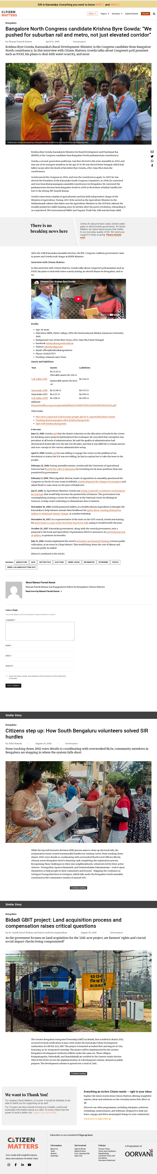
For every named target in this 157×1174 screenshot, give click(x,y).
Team (53, 1151)
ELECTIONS (59, 562)
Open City (78, 1156)
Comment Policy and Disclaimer (106, 1157)
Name (9, 645)
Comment (11, 620)
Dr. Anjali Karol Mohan (21, 932)
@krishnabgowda (53, 346)
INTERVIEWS (103, 562)
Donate (145, 13)
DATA (33, 562)
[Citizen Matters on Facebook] (16, 1165)
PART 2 (114, 4)
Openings (54, 1156)
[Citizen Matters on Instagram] (9, 1165)
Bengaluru (11, 23)
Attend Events (80, 1151)
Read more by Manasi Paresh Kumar (43, 591)
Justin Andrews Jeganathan (52, 932)
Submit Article (131, 13)
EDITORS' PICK (45, 562)
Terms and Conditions (107, 1151)
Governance (79, 41)
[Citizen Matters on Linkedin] (23, 1165)
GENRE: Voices (74, 562)
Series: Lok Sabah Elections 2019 (21, 567)
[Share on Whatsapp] (152, 160)
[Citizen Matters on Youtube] (29, 1165)
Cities (91, 13)
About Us (54, 1149)
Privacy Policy (104, 1149)
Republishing (103, 1153)
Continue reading (78, 888)
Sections (116, 13)
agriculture (21, 562)
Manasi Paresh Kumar (20, 41)
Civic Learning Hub (81, 1153)
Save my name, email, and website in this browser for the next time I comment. (37, 677)
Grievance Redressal (106, 1160)
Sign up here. (86, 1135)
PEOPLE (115, 562)
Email (9, 656)
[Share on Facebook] (152, 165)
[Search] (154, 14)
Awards (54, 1153)
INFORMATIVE (89, 562)
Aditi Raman (15, 743)
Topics (103, 13)
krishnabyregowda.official (59, 343)
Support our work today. (45, 1112)
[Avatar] (14, 590)
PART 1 (100, 4)
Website (9, 666)
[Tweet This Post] (152, 156)
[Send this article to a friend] (152, 151)
